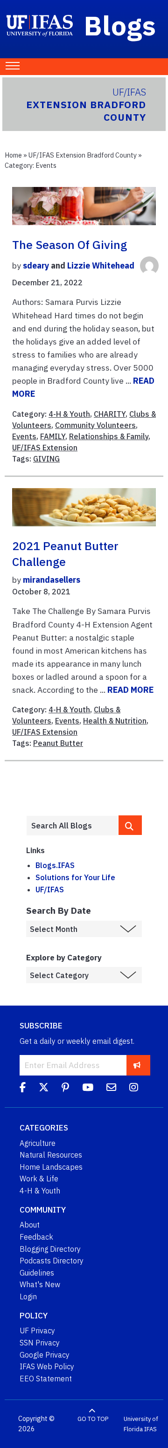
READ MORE (130, 689)
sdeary (36, 266)
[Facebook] (23, 1088)
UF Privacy (37, 1330)
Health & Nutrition (115, 720)
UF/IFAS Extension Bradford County (82, 155)
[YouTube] (87, 1088)
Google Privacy (45, 1354)
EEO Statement (46, 1378)
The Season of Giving (69, 244)
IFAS (150, 1429)
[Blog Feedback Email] (111, 1088)
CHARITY (110, 414)
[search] (130, 825)
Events (24, 436)
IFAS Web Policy (47, 1366)
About (30, 1224)
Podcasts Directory (52, 1260)
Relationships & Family (108, 436)
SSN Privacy (40, 1342)
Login (28, 1296)
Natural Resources (51, 1154)
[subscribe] (136, 1065)
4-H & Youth (69, 414)
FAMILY (52, 436)
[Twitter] (44, 1088)
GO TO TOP (92, 1419)
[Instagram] (133, 1088)
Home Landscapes (51, 1167)
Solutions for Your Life (75, 877)
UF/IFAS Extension (44, 447)
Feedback (36, 1236)
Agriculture (38, 1143)
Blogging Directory (50, 1249)
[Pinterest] (65, 1088)
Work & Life (39, 1178)
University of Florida (141, 1424)
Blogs (120, 25)
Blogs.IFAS (55, 865)
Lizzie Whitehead (100, 266)
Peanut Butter (58, 743)
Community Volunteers (95, 425)
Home (13, 155)
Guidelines (37, 1272)
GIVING (46, 458)
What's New (40, 1284)
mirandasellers (51, 579)
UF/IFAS (49, 889)
